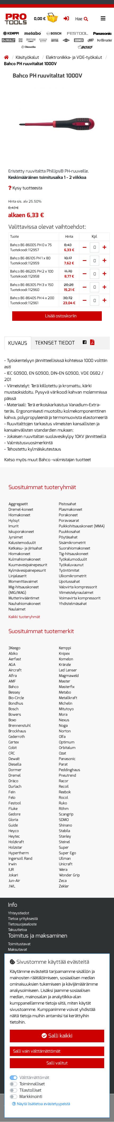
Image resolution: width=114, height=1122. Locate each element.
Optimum (66, 742)
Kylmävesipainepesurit (27, 570)
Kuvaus (17, 343)
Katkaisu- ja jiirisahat (25, 548)
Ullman (65, 858)
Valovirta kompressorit (78, 587)
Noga (63, 725)
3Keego (14, 648)
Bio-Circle (16, 697)
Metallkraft (68, 697)
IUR (11, 869)
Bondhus (15, 703)
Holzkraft (16, 841)
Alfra (12, 675)
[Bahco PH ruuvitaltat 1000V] (57, 124)
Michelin (65, 703)
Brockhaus (17, 731)
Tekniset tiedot (55, 343)
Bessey (14, 692)
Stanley (65, 836)
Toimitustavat (19, 944)
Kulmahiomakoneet (24, 559)
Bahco (13, 686)
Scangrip (66, 814)
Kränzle (65, 664)
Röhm (64, 808)
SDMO (64, 819)
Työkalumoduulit (73, 559)
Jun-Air (14, 880)
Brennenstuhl (19, 725)
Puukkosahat (69, 531)
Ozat (62, 753)
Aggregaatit (18, 504)
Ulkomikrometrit (72, 576)
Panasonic (67, 758)
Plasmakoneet (70, 509)
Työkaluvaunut (71, 564)
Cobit (12, 747)
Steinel (64, 841)
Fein (11, 792)
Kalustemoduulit (22, 542)
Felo (11, 797)
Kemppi (65, 648)
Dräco (13, 781)
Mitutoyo (66, 709)
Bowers (14, 714)
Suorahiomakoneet (74, 548)
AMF (12, 681)
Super (64, 847)
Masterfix (66, 686)
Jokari (13, 875)
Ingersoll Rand (20, 858)
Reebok (65, 792)
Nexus (64, 720)
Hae (78, 19)
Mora (63, 714)
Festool (14, 803)
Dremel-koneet (20, 509)
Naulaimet (16, 609)
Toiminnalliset (32, 1084)
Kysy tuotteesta (26, 188)
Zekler (64, 886)
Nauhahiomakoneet (24, 603)
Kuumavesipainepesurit (27, 564)
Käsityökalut (28, 57)
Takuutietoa (17, 929)
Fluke (12, 808)
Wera (63, 869)
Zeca (63, 880)
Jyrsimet (15, 537)
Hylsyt (13, 520)
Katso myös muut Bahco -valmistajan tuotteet (47, 459)
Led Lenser (68, 670)
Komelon (66, 659)
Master (64, 681)
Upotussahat (69, 581)
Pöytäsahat (68, 537)
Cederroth (16, 736)
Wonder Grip (69, 875)
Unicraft (65, 864)
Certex (13, 742)
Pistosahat (67, 504)
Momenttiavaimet (23, 581)
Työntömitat (69, 570)
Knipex (64, 653)
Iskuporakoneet (21, 531)
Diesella (14, 764)
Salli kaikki (59, 1035)
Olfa (62, 736)
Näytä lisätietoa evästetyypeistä (43, 1103)
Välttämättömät (34, 1077)
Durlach (14, 786)
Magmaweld (69, 675)
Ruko (63, 803)
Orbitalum (67, 747)
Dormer (14, 769)
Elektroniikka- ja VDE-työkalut (74, 57)
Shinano (65, 825)
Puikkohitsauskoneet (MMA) (82, 526)
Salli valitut (57, 1063)
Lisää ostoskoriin (60, 316)
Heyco (13, 830)
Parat (63, 764)
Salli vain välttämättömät (36, 1051)
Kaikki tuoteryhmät (24, 616)
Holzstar (15, 847)
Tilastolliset (30, 1090)
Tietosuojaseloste (22, 924)
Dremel (14, 775)
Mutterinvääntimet (23, 598)
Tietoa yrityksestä (23, 918)
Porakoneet (68, 515)
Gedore (14, 814)
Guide (13, 825)
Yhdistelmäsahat (73, 603)
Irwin (12, 864)
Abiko (13, 653)
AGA (11, 664)
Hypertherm (18, 853)
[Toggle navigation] (103, 18)
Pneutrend (67, 775)
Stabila (64, 830)
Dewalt (14, 758)
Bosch (13, 709)
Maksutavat (17, 949)
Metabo (65, 692)
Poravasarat (69, 520)
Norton (65, 731)
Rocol (63, 797)
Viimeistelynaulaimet (76, 592)
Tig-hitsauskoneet (73, 553)
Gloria (13, 819)
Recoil (64, 786)
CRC (11, 753)
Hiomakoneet (19, 515)
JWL (11, 886)
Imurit (13, 526)
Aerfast (14, 659)
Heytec (14, 836)
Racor (63, 781)
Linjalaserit (17, 576)
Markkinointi (30, 1096)
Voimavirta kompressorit (79, 598)
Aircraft (14, 670)
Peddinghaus (69, 769)
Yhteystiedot (18, 913)
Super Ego (67, 853)
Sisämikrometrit (72, 542)
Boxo (12, 720)
